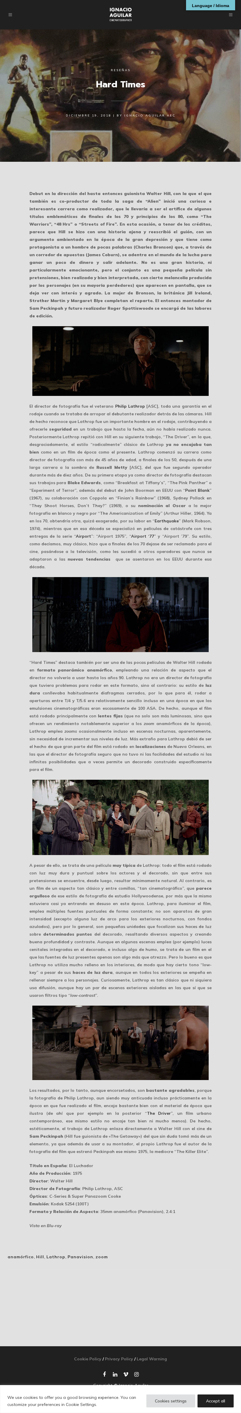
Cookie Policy (87, 1359)
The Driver (159, 1113)
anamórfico (21, 1256)
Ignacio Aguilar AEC (149, 115)
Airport (83, 536)
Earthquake (167, 521)
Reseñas (120, 70)
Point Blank (197, 490)
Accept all (215, 1401)
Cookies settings (171, 1401)
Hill (40, 1256)
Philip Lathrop (130, 406)
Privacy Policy (119, 1359)
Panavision (80, 1256)
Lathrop (55, 1256)
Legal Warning (152, 1359)
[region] (120, 1399)
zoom (102, 1256)
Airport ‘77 (142, 536)
